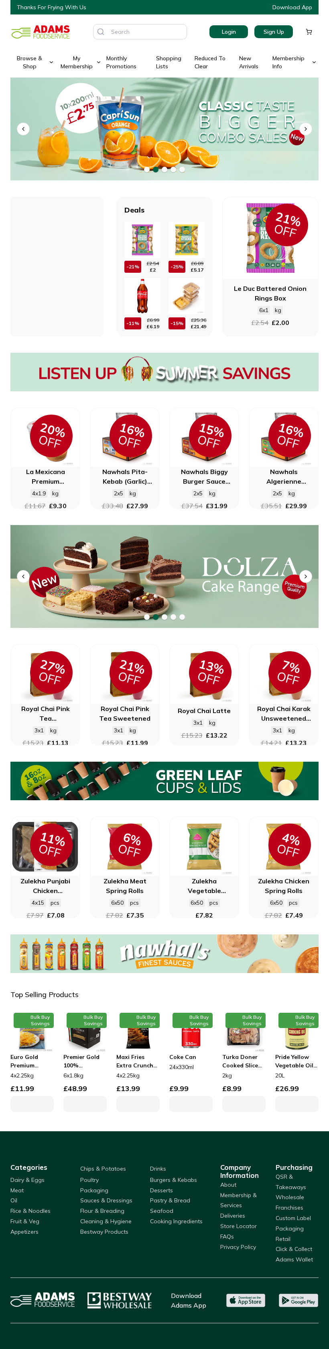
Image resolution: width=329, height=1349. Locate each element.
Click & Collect (294, 1249)
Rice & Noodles (30, 1210)
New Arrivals (248, 62)
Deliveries (232, 1215)
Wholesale (290, 1197)
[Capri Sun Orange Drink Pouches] (156, 129)
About (228, 1184)
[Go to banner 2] (155, 169)
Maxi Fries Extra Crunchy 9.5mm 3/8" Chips (136, 1061)
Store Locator (238, 1226)
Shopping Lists (168, 62)
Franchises (289, 1207)
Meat (17, 1190)
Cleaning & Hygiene (106, 1221)
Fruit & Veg (24, 1221)
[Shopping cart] (309, 32)
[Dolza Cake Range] (156, 576)
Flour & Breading (102, 1210)
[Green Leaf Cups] (164, 781)
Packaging (94, 1190)
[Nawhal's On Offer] (164, 953)
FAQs (227, 1236)
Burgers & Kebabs (173, 1179)
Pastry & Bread (170, 1200)
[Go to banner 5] (182, 169)
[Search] (101, 32)
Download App (292, 7)
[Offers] (164, 372)
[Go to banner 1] (147, 169)
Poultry (89, 1179)
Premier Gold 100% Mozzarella (81, 1061)
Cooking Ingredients (176, 1221)
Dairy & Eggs (27, 1179)
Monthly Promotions (121, 62)
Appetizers (24, 1231)
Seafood (161, 1210)
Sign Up (274, 31)
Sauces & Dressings (106, 1200)
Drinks (158, 1168)
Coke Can (182, 1057)
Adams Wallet (294, 1259)
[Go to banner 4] (173, 169)
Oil (13, 1200)
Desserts (161, 1190)
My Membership (77, 62)
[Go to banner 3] (164, 169)
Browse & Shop (29, 62)
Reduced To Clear (210, 62)
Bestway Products (104, 1231)
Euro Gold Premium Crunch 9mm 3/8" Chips (27, 1061)
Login (229, 31)
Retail (283, 1239)
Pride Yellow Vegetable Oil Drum (294, 1061)
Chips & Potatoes (103, 1168)
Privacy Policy (238, 1247)
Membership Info (288, 62)
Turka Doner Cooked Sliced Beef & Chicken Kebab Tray (243, 1061)
